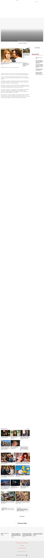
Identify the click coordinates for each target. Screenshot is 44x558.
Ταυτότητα (22, 545)
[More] (41, 50)
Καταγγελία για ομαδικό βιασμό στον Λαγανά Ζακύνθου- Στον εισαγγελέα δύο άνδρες (39, 70)
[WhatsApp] (39, 50)
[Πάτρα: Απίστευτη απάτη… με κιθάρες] (33, 57)
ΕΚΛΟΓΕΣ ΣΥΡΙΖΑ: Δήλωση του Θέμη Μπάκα (8, 509)
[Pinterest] (37, 50)
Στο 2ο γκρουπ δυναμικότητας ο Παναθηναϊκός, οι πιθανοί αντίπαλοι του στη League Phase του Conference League (39, 73)
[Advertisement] (22, 12)
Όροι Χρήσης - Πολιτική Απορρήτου (22, 542)
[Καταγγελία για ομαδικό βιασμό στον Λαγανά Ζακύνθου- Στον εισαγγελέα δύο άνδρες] (33, 69)
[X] (35, 50)
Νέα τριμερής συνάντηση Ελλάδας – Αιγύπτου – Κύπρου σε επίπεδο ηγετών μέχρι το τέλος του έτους (22, 510)
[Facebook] (33, 50)
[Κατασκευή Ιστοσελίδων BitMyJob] (27, 555)
